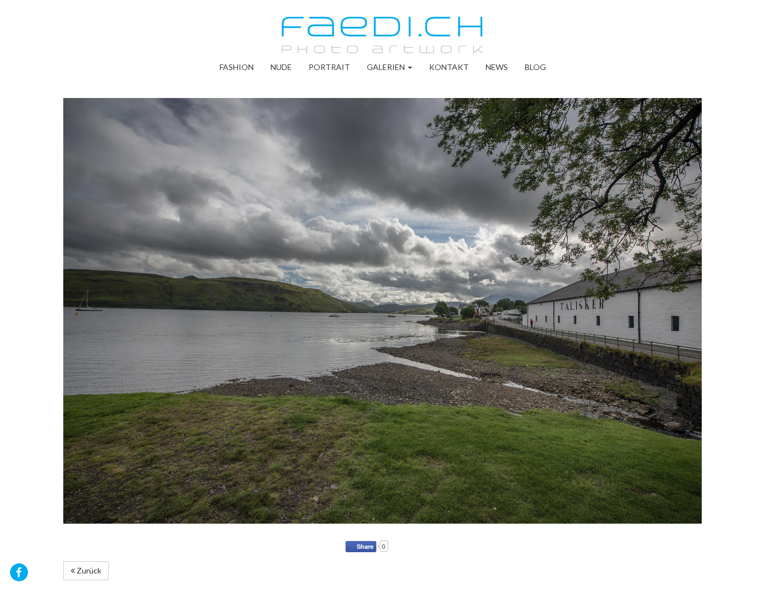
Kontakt (449, 67)
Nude (281, 67)
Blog (535, 67)
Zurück (88, 570)
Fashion (237, 67)
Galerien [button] (387, 67)
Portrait (329, 67)
